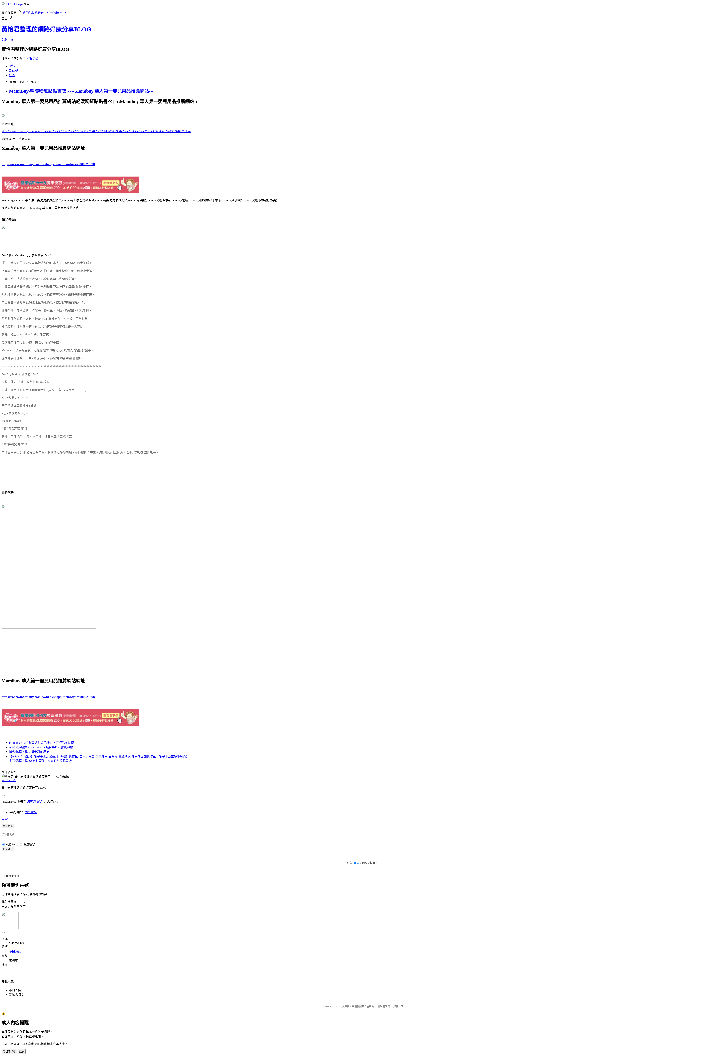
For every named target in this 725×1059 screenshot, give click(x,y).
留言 (40, 801)
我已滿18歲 (9, 1051)
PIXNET (334, 1006)
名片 (12, 75)
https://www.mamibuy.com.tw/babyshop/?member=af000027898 (48, 164)
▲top (5, 818)
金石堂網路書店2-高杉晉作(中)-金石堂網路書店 (40, 760)
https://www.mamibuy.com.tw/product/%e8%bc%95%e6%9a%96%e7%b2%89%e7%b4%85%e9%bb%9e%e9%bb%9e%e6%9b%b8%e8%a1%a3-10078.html (96, 131)
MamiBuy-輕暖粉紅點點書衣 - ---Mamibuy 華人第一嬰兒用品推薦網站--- (81, 91)
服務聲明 (398, 1006)
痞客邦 (31, 801)
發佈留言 (8, 849)
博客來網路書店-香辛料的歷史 (29, 751)
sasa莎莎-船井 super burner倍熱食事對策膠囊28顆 (41, 747)
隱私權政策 (384, 1006)
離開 (21, 1051)
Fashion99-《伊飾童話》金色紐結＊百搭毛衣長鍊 (41, 742)
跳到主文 (8, 39)
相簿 (12, 66)
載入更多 (8, 826)
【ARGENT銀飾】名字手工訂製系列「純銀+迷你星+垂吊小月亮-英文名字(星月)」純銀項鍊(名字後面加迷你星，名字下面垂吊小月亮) (98, 756)
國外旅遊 (31, 812)
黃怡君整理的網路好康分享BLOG (46, 29)
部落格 (13, 70)
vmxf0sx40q (9, 780)
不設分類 (32, 58)
